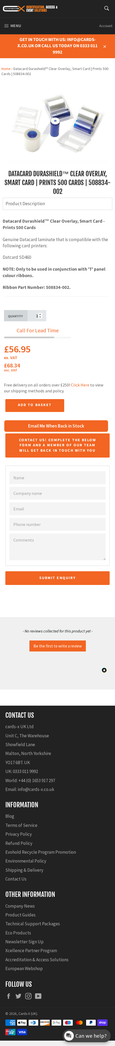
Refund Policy (18, 843)
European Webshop (24, 968)
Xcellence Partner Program (31, 950)
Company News (20, 906)
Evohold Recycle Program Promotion (40, 852)
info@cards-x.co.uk (36, 789)
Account (105, 25)
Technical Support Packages (32, 924)
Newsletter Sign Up (24, 942)
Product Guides (20, 915)
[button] (57, 645)
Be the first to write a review (57, 646)
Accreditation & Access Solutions (36, 960)
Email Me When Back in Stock (56, 426)
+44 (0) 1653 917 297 (36, 780)
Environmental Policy (25, 861)
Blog (9, 816)
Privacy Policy (18, 834)
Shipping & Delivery (24, 870)
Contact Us (15, 879)
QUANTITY (15, 316)
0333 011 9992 (25, 771)
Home (6, 68)
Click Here (80, 385)
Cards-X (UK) (27, 1013)
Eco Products (18, 933)
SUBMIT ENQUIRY (57, 578)
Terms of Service (21, 825)
